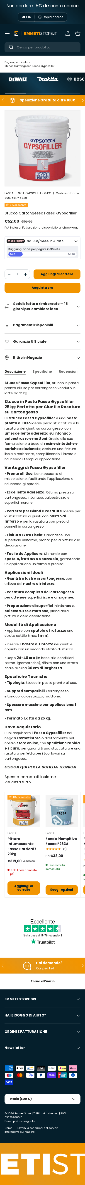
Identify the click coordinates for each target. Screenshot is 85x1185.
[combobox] (42, 47)
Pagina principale (16, 62)
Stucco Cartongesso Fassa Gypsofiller (29, 66)
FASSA (9, 193)
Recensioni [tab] (68, 371)
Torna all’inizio (43, 981)
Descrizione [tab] (15, 371)
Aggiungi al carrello (57, 274)
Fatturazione (31, 227)
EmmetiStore (23, 1113)
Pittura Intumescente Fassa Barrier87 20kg (21, 846)
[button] (78, 33)
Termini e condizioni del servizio (37, 1128)
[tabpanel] (42, 576)
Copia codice (52, 17)
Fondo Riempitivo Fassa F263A (61, 841)
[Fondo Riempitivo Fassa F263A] (62, 811)
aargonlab (29, 1121)
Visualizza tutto (18, 782)
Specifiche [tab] (42, 371)
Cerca (8, 1128)
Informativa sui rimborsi (20, 1132)
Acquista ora (42, 288)
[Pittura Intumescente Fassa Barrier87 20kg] (23, 811)
